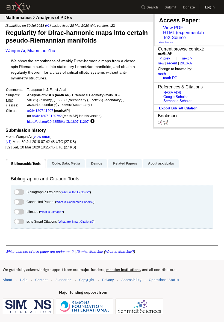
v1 (48, 25)
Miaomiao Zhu (41, 50)
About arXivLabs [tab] (161, 163)
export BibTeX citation (178, 108)
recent (172, 63)
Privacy (108, 280)
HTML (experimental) (183, 32)
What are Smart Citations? (76, 221)
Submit (170, 7)
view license (166, 42)
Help (24, 280)
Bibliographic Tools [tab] (26, 164)
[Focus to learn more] (92, 121)
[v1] (8, 142)
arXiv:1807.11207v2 (47, 116)
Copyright (87, 280)
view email (42, 137)
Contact (41, 280)
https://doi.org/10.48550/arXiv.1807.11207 (58, 121)
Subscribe (63, 280)
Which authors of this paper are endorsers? (39, 252)
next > (187, 58)
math (162, 74)
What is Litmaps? (51, 211)
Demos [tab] (96, 163)
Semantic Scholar (177, 101)
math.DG (170, 78)
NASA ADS (172, 93)
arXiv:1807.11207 (40, 110)
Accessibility (131, 280)
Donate (189, 7)
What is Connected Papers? (74, 202)
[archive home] (18, 7)
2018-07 (186, 63)
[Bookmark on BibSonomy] (160, 123)
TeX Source (174, 37)
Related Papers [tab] (125, 163)
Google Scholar (175, 97)
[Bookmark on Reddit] (165, 123)
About (7, 280)
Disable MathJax (89, 252)
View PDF (173, 27)
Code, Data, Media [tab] (66, 163)
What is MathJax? (119, 252)
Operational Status (164, 279)
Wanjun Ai (15, 50)
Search (152, 7)
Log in (210, 7)
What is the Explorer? (75, 192)
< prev (165, 58)
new (161, 63)
